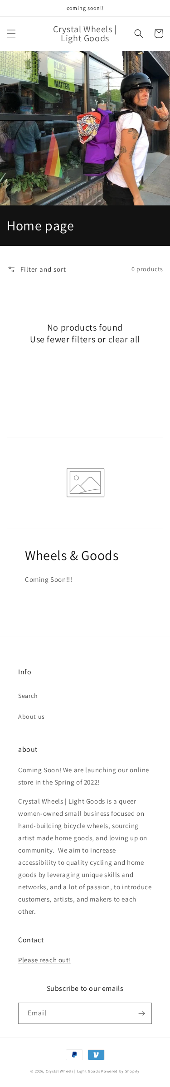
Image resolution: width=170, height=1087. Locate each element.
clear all (124, 339)
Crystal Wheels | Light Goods (73, 1070)
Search (28, 696)
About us (31, 716)
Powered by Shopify (120, 1070)
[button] (11, 34)
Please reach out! (44, 959)
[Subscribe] (141, 1013)
